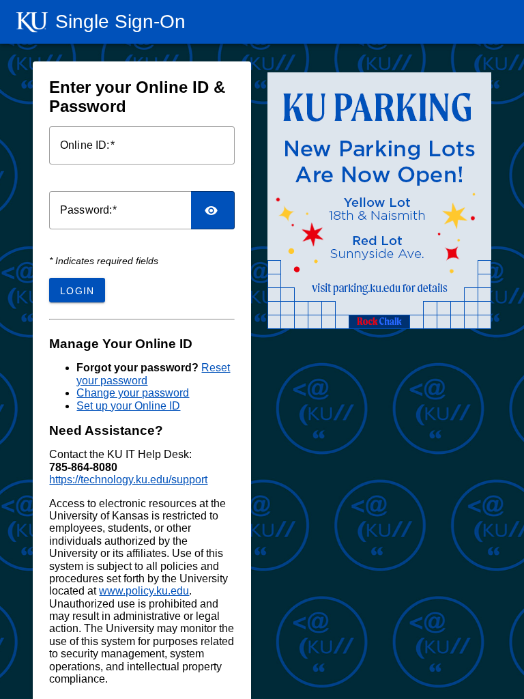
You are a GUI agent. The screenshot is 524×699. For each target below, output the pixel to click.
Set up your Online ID (128, 406)
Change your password (132, 393)
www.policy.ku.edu (144, 591)
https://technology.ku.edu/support (128, 479)
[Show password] (213, 210)
